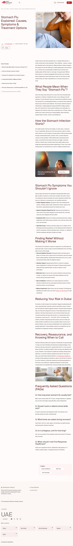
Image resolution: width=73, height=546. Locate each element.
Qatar (4, 534)
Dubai (4, 528)
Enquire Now (62, 172)
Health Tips (58, 468)
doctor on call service (61, 290)
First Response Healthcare (63, 356)
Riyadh (58, 528)
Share (6, 47)
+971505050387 (60, 2)
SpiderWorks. (10, 542)
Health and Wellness (45, 468)
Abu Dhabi (23, 528)
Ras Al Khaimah (43, 528)
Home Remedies (45, 472)
